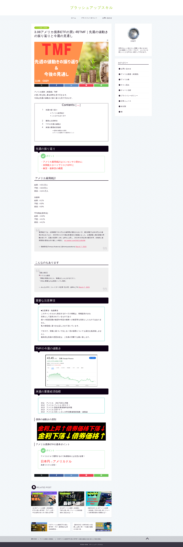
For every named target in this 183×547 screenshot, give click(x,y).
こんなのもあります (59, 116)
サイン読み (125, 85)
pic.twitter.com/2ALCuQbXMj (74, 240)
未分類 (123, 106)
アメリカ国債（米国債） (41, 27)
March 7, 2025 (81, 246)
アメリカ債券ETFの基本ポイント (64, 132)
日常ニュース (126, 101)
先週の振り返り (52, 110)
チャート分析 (126, 90)
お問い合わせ (107, 18)
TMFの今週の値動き (53, 124)
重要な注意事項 (52, 121)
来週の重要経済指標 (53, 127)
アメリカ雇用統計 (58, 113)
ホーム (73, 18)
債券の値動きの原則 (60, 130)
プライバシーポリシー (89, 18)
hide (78, 105)
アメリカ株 (125, 79)
